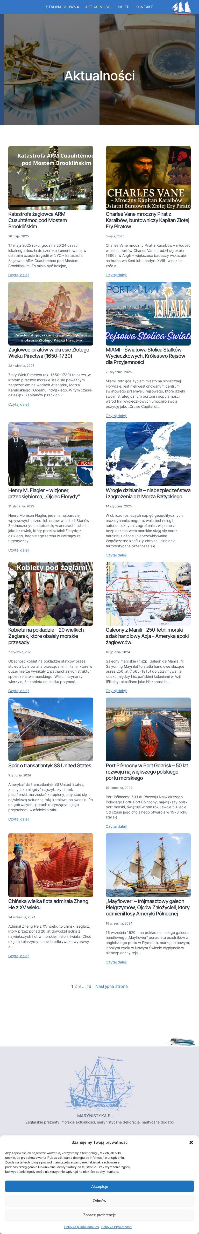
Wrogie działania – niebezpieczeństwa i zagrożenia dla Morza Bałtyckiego (148, 493)
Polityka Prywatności (116, 1227)
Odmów (99, 1200)
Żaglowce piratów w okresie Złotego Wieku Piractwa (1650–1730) (48, 353)
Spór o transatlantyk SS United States (49, 765)
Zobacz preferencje (99, 1215)
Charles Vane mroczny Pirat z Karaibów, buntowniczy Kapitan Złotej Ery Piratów (147, 220)
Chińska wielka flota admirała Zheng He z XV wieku (48, 904)
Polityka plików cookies (81, 1227)
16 (89, 986)
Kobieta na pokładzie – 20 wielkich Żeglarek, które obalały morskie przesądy (46, 636)
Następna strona (111, 986)
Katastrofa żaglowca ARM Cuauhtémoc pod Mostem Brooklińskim (37, 220)
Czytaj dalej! (18, 275)
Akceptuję (99, 1186)
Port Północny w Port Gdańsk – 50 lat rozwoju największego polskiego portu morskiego (147, 771)
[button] (191, 1142)
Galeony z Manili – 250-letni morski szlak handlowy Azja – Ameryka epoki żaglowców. (147, 636)
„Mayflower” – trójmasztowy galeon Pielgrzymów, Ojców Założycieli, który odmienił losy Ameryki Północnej (147, 907)
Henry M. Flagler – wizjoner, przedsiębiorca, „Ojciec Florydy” (44, 493)
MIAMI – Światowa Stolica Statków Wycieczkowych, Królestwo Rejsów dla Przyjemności (145, 356)
